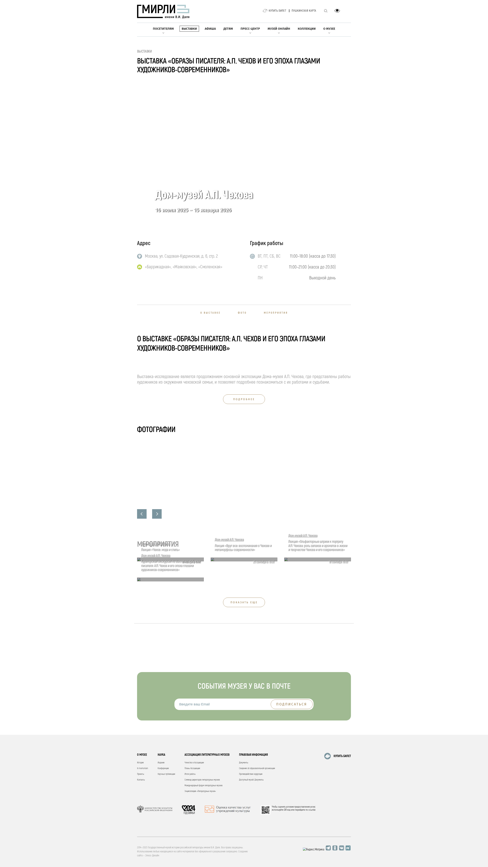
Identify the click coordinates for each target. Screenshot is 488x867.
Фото (242, 312)
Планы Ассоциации (192, 768)
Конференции (163, 768)
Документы (243, 762)
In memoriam (142, 768)
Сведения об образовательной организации (257, 768)
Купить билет (277, 11)
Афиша (210, 28)
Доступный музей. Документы (251, 779)
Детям (228, 28)
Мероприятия (276, 312)
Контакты (141, 779)
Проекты (140, 774)
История (140, 762)
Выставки (189, 28)
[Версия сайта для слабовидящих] (337, 11)
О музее (329, 28)
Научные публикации (166, 774)
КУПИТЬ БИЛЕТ (342, 756)
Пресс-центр (250, 28)
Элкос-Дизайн (152, 855)
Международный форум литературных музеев (203, 785)
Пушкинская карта (304, 11)
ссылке (311, 809)
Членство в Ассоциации (194, 762)
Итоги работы (190, 774)
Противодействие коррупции (250, 774)
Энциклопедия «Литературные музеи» (200, 791)
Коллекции (307, 28)
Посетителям (163, 28)
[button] (142, 514)
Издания (161, 762)
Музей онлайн (279, 28)
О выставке (210, 312)
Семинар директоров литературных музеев (202, 779)
